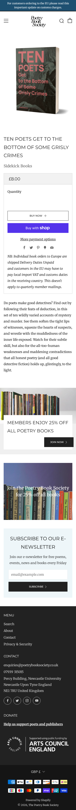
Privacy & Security (18, 644)
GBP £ (36, 772)
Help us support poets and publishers (33, 724)
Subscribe (36, 586)
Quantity (14, 192)
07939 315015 (14, 672)
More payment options (38, 239)
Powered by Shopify (38, 800)
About (8, 631)
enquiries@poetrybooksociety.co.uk (31, 665)
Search (9, 624)
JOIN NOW (57, 442)
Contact (10, 637)
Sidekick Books (18, 165)
